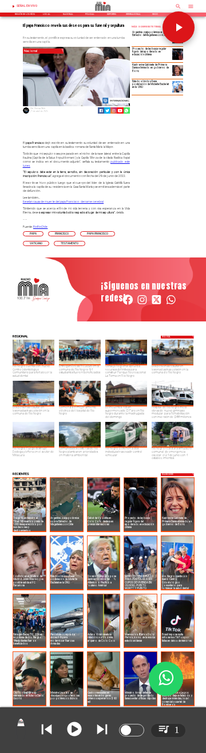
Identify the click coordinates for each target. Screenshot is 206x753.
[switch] (131, 730)
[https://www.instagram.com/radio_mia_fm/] (114, 110)
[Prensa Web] (26, 113)
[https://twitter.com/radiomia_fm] (156, 304)
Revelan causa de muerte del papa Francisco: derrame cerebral (63, 201)
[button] (33, 233)
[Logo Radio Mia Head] (103, 12)
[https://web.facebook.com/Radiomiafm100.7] (128, 304)
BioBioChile (40, 227)
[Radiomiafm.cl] (178, 10)
